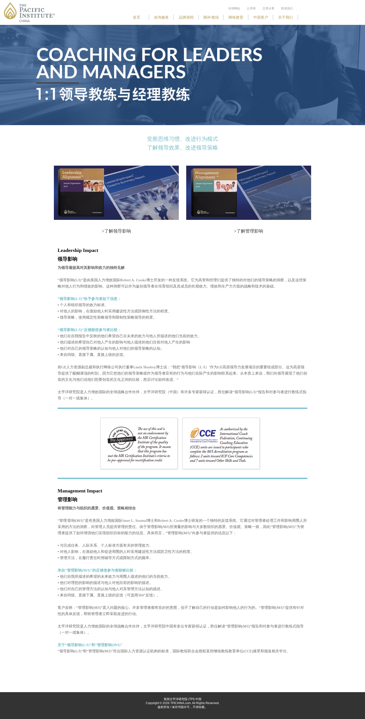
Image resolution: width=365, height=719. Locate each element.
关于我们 (285, 17)
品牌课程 (186, 17)
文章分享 (268, 8)
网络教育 (235, 17)
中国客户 (260, 17)
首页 (136, 17)
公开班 (251, 8)
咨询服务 (161, 17)
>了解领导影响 (116, 231)
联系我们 (287, 8)
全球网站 (234, 8)
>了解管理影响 (248, 231)
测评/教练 (211, 17)
